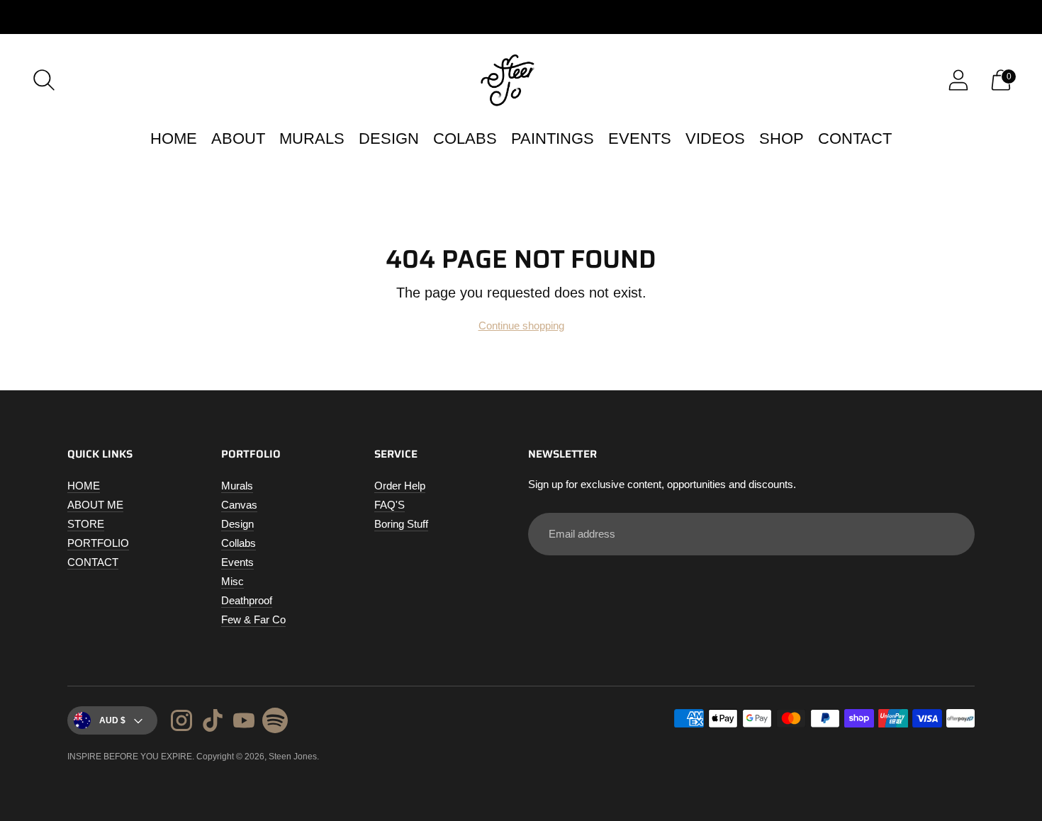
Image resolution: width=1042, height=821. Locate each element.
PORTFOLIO (98, 543)
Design (237, 524)
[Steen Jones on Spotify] (275, 722)
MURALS (311, 138)
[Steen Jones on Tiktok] (212, 722)
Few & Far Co (253, 619)
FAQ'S (389, 505)
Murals (237, 486)
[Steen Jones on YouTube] (244, 722)
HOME (173, 138)
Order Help (399, 486)
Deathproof (246, 600)
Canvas (239, 505)
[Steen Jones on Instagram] (181, 722)
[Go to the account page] (958, 80)
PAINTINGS (552, 138)
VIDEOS (715, 138)
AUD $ (112, 720)
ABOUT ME (95, 505)
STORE (85, 524)
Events (237, 562)
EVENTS (639, 138)
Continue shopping (521, 325)
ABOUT (238, 138)
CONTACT (855, 138)
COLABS (465, 138)
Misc (232, 581)
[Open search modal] (44, 80)
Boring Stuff (401, 524)
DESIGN (389, 138)
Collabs (238, 543)
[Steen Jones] (521, 80)
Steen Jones (293, 756)
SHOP (781, 138)
